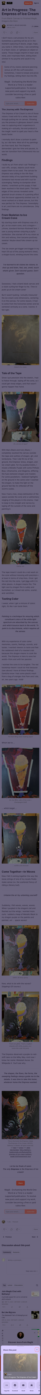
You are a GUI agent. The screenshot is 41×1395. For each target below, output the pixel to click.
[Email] (23, 1385)
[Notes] (31, 1385)
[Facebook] (14, 1385)
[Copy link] (6, 1385)
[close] (37, 1349)
